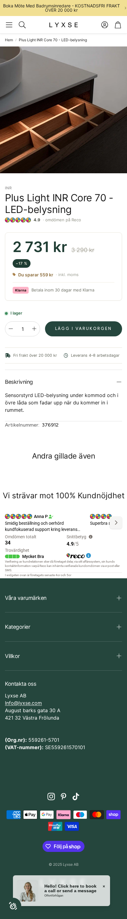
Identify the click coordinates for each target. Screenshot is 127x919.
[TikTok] (76, 796)
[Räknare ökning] (34, 328)
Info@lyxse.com (23, 703)
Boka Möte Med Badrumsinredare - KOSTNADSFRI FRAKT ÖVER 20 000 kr (61, 8)
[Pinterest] (63, 796)
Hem (9, 40)
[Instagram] (51, 796)
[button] (9, 24)
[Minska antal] (10, 328)
